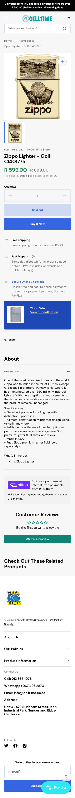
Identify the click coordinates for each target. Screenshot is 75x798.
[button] (5, 18)
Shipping (24, 175)
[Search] (65, 28)
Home (8, 41)
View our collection (44, 312)
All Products (26, 41)
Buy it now (37, 224)
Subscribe (37, 786)
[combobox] (37, 28)
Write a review (37, 539)
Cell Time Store (29, 619)
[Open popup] (33, 256)
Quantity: (10, 186)
